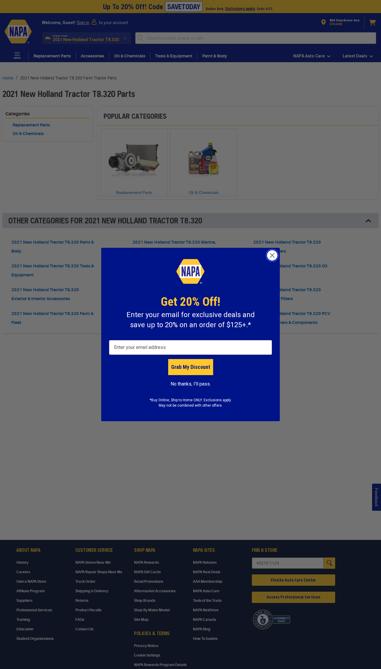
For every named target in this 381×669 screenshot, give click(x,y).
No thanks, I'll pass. (191, 384)
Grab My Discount (190, 367)
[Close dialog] (272, 255)
